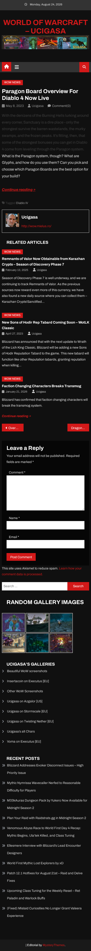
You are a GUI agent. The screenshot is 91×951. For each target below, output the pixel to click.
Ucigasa (38, 106)
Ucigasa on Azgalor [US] (24, 701)
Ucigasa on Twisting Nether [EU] (30, 721)
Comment (17, 472)
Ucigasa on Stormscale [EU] (27, 711)
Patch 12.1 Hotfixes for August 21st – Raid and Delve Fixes (45, 876)
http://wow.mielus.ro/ (36, 226)
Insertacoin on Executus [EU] (28, 681)
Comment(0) (61, 106)
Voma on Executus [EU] (24, 741)
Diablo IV (22, 203)
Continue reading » (18, 190)
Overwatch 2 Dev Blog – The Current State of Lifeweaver (16, 428)
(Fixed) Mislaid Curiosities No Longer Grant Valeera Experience (44, 912)
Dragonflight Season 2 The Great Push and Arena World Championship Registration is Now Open (80, 428)
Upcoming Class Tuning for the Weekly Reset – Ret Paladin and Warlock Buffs (43, 894)
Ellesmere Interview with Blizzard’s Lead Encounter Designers (44, 849)
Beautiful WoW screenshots (27, 671)
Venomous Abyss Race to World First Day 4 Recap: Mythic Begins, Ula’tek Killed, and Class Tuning (44, 831)
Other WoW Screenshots (25, 691)
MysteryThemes (54, 945)
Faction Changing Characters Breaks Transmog (41, 386)
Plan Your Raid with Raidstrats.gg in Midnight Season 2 (46, 818)
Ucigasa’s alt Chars (21, 731)
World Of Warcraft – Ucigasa (45, 26)
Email (14, 537)
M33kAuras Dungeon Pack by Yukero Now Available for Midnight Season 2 (47, 804)
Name (14, 518)
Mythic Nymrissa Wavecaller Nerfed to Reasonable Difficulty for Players (43, 786)
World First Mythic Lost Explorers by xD (35, 863)
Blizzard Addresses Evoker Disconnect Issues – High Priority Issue (45, 769)
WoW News (12, 82)
